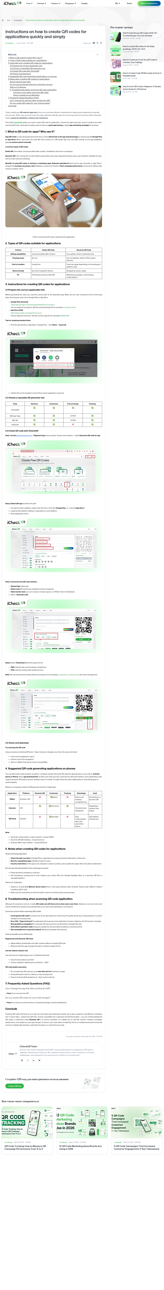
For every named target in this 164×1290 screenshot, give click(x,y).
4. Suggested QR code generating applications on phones (32, 76)
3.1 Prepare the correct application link (26, 66)
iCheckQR (18, 122)
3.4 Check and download (20, 74)
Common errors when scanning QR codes (31, 92)
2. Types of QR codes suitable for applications (27, 60)
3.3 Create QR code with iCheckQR (24, 71)
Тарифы (84, 3)
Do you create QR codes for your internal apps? (30, 103)
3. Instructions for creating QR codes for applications (30, 63)
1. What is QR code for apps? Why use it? (25, 57)
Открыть (54, 3)
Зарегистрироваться (149, 3)
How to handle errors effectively (26, 95)
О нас (28, 3)
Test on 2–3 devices (18, 87)
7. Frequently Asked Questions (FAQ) (23, 98)
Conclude (12, 106)
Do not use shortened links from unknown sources (31, 84)
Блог (8, 20)
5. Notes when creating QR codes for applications (29, 79)
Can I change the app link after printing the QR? (30, 100)
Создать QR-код (14, 1086)
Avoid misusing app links (20, 82)
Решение (40, 3)
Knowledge (18, 20)
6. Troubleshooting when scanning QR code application (33, 90)
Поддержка (69, 3)
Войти (129, 3)
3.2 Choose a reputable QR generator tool (27, 68)
